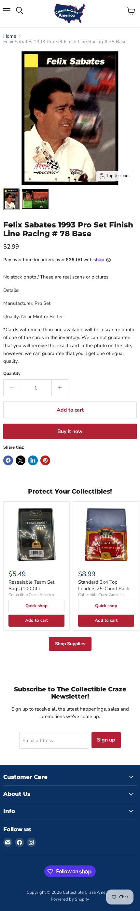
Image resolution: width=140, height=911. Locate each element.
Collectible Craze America (31, 594)
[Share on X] (20, 460)
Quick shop (36, 606)
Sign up (106, 739)
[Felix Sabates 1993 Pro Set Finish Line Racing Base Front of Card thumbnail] (11, 199)
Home (9, 36)
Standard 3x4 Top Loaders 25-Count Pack (103, 585)
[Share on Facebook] (8, 460)
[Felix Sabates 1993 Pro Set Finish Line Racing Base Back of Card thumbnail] (35, 199)
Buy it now (70, 431)
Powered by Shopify (70, 899)
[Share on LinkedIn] (33, 460)
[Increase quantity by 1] (60, 387)
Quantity (12, 373)
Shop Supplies (70, 644)
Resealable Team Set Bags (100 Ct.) (31, 585)
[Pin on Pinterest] (45, 460)
